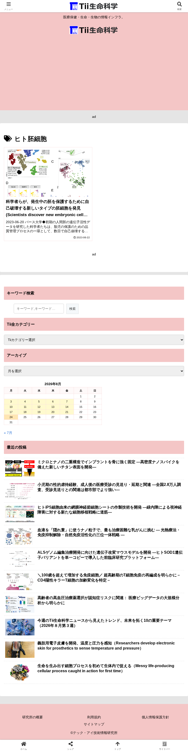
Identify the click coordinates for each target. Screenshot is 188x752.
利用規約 (94, 717)
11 (25, 406)
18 (25, 412)
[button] (173, 616)
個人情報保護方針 (155, 717)
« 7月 (8, 433)
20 (52, 412)
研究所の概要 (32, 717)
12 (38, 406)
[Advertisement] (94, 74)
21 (66, 412)
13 (52, 406)
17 (11, 412)
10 (11, 406)
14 (66, 406)
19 (38, 412)
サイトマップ (94, 724)
